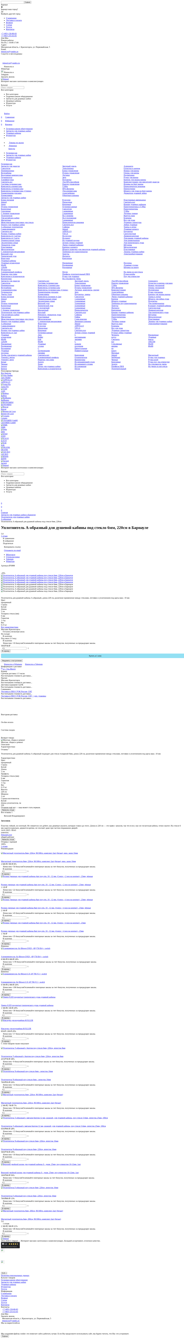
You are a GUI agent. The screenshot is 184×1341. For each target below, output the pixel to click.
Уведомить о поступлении (12, 661)
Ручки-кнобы (129, 274)
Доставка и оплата (14, 20)
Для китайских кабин (10, 218)
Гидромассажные (69, 207)
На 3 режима (67, 216)
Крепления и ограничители (13, 276)
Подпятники (129, 175)
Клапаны (127, 218)
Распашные (67, 267)
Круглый (41, 312)
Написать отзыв (8, 810)
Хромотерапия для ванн (11, 193)
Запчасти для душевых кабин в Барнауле (18, 515)
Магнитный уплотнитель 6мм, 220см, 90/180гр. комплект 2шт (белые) (31, 1103)
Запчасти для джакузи (10, 166)
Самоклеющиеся (8, 229)
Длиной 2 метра (8, 357)
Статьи (9, 25)
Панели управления (70, 184)
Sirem (3, 204)
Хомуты (65, 254)
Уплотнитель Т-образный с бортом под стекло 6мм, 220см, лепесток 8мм (32, 1056)
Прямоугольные (81, 351)
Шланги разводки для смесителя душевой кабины (83, 249)
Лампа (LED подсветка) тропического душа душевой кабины (27, 1005)
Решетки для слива (9, 274)
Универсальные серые (10, 240)
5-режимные (67, 220)
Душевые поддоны (5, 352)
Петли (65, 272)
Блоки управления (70, 171)
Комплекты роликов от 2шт (49, 297)
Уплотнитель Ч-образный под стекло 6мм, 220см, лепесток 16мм (28, 1149)
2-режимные (67, 213)
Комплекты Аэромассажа (48, 285)
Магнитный (153, 355)
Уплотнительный (118, 369)
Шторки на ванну (131, 267)
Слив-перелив (81, 319)
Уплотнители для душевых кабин (15, 312)
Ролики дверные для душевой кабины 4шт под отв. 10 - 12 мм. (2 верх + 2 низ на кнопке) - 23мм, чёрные (46, 885)
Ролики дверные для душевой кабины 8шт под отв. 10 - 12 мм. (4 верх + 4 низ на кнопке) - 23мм (42, 931)
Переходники (129, 189)
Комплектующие (118, 290)
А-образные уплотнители (12, 227)
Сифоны (66, 227)
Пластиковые (6, 247)
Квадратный (43, 310)
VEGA (65, 234)
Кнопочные (6, 209)
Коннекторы (6, 279)
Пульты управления (70, 173)
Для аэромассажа (69, 191)
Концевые (66, 204)
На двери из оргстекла (133, 272)
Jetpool (4, 202)
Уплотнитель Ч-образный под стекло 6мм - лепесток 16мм (26, 1080)
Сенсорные (6, 211)
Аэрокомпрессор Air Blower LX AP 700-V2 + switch (23, 982)
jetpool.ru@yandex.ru (9, 51)
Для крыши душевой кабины (136, 238)
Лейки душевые (130, 225)
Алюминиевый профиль (11, 272)
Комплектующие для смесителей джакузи (141, 182)
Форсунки (5, 258)
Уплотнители (6, 216)
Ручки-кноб (153, 360)
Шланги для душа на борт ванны (138, 191)
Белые (3, 362)
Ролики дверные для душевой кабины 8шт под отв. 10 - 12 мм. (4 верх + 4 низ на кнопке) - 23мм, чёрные (46, 908)
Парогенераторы (131, 209)
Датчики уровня (131, 213)
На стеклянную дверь (71, 279)
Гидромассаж (11, 153)
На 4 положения (69, 218)
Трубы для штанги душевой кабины (16, 355)
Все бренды (6, 373)
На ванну (66, 238)
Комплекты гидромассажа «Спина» (16, 191)
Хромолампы (6, 195)
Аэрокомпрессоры (9, 290)
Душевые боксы (152, 338)
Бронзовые (116, 362)
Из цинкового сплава (84, 364)
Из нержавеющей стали (85, 362)
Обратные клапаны (70, 195)
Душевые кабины (13, 133)
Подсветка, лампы (82, 294)
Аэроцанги (128, 166)
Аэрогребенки (68, 193)
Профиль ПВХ (117, 366)
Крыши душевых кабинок (135, 204)
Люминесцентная (131, 236)
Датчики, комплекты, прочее (87, 290)
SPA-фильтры (68, 189)
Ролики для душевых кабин (13, 330)
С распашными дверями (80, 337)
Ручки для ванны (131, 177)
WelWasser (115, 357)
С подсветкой (43, 308)
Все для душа (129, 220)
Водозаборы (6, 173)
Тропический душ (8, 256)
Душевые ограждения (10, 263)
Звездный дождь (69, 166)
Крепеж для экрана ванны (135, 180)
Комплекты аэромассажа (11, 186)
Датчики (66, 175)
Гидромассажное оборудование (19, 129)
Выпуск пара (129, 216)
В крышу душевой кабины (159, 306)
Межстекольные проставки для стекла (17, 222)
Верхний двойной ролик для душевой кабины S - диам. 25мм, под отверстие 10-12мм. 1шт (40, 1173)
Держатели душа (8, 245)
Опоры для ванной (156, 288)
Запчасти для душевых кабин (18, 131)
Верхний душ (7, 254)
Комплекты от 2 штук (10, 238)
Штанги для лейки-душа (158, 299)
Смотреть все (6, 182)
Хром (40, 364)
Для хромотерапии (132, 240)
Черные (4, 364)
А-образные (6, 324)
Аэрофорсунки (7, 180)
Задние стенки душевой (72, 243)
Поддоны (128, 263)
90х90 (3, 265)
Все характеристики (9, 627)
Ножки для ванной (156, 285)
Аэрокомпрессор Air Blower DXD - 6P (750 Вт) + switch (24, 957)
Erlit (39, 339)
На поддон (66, 236)
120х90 (4, 267)
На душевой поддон (70, 240)
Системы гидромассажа (11, 184)
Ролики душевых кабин (11, 234)
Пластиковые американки (135, 200)
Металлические (7, 249)
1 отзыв (4, 846)
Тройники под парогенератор (75, 252)
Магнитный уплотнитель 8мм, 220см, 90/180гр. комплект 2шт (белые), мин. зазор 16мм (38, 861)
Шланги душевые (119, 301)
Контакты (10, 29)
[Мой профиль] (2, 500)
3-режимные (80, 303)
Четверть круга (115, 336)
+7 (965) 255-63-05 (9, 36)
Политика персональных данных (15, 1275)
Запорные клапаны (83, 321)
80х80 (150, 346)
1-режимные (67, 211)
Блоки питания (7, 200)
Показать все (6, 835)
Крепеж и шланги (70, 247)
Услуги (9, 27)
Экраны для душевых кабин (160, 321)
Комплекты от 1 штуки (11, 236)
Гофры (77, 317)
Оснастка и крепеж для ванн (160, 283)
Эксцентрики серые (9, 243)
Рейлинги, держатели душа (49, 315)
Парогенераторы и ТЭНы (135, 207)
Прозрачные (67, 263)
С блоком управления (10, 213)
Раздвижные (67, 265)
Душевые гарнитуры (132, 222)
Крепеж (114, 299)
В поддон (66, 200)
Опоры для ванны (131, 173)
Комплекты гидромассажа (12, 189)
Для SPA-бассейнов (70, 182)
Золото (4, 366)
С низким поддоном (79, 344)
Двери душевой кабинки (72, 245)
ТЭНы (65, 186)
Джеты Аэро (6, 294)
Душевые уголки (131, 265)
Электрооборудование (133, 254)
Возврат (9, 22)
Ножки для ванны (131, 171)
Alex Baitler (40, 336)
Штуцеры (128, 245)
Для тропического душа (134, 243)
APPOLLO (67, 231)
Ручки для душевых (70, 276)
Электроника (68, 168)
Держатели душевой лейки (135, 193)
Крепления (67, 258)
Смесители (5, 168)
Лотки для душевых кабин (49, 366)
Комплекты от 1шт (9, 333)
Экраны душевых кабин (134, 252)
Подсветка (66, 180)
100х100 (151, 342)
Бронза (4, 369)
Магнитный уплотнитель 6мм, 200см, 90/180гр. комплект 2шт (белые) (31, 1219)
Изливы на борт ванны (133, 184)
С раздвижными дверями (44, 350)
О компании (11, 18)
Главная (4, 512)
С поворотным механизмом (13, 252)
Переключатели (81, 310)
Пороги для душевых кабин (13, 225)
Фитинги (66, 256)
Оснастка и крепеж (132, 168)
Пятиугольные (81, 348)
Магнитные (6, 220)
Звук (64, 177)
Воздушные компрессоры (12, 175)
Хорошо (5, 1336)
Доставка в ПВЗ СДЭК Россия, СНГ (16, 691)
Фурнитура (11, 135)
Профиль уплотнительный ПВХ (76, 274)
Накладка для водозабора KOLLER (16, 1029)
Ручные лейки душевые (121, 333)
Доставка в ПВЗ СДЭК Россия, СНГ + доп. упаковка (23, 696)
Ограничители (81, 357)
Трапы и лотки (130, 227)
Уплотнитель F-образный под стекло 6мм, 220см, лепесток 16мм (28, 1196)
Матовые (115, 353)
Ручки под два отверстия (158, 362)
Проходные (67, 202)
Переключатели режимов (134, 186)
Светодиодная (130, 234)
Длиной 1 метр (7, 360)
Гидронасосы (6, 177)
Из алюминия (80, 366)
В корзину (6, 651)
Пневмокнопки (7, 171)
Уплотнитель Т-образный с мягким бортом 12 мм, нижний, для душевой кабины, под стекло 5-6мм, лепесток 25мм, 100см (53, 1126)
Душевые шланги (131, 229)
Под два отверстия (132, 276)
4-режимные (80, 306)
